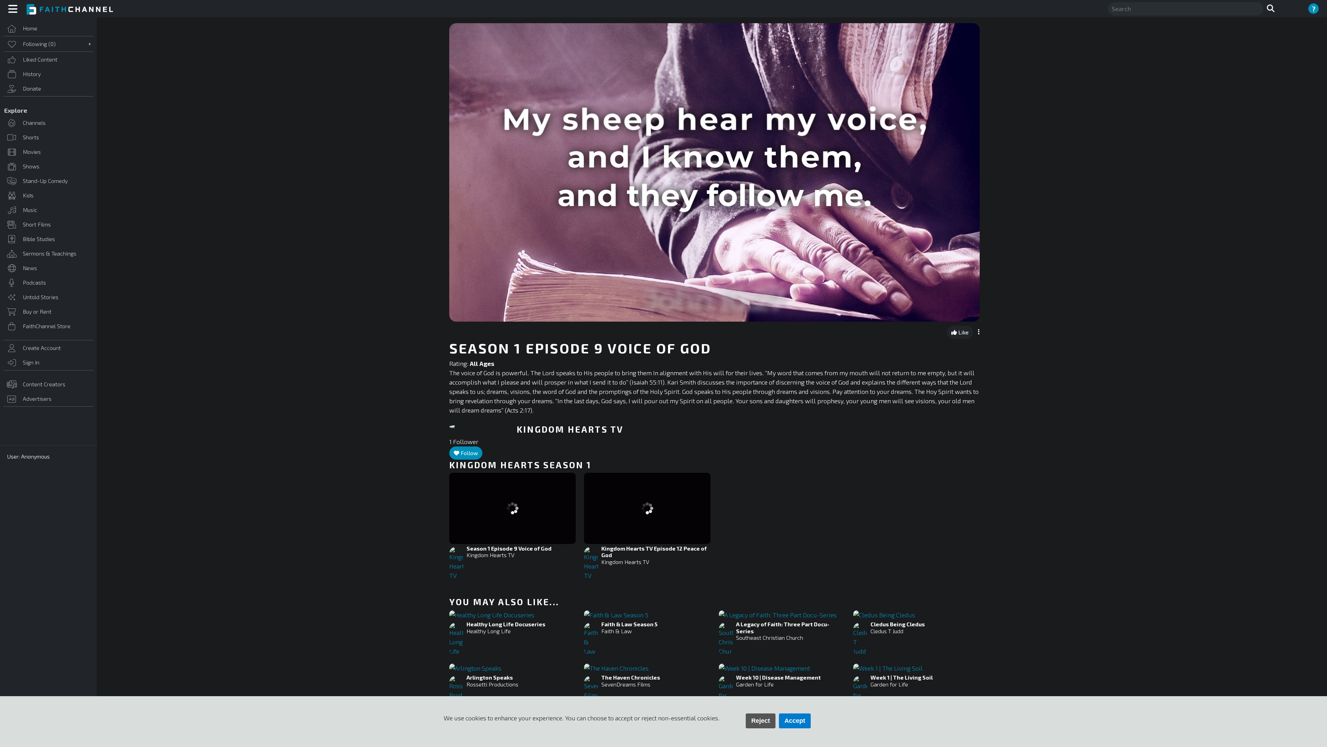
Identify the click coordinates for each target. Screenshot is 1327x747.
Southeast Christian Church (769, 637)
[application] (714, 172)
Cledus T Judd (886, 631)
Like (963, 332)
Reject (760, 720)
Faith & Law (616, 631)
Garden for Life (755, 684)
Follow (468, 453)
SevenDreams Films (625, 684)
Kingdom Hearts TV (491, 555)
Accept (794, 720)
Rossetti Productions (492, 684)
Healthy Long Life (489, 631)
